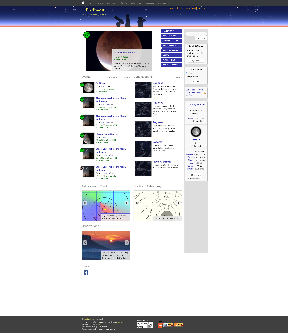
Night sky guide (169, 36)
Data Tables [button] (136, 3)
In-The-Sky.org (93, 9)
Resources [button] (149, 3)
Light (190, 73)
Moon (190, 160)
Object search (169, 45)
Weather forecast (170, 41)
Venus (190, 157)
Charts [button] (101, 3)
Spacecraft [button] (112, 3)
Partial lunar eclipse (124, 52)
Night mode (193, 77)
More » (127, 77)
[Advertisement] (196, 217)
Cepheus (158, 82)
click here (119, 322)
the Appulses (105, 104)
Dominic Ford (88, 319)
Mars (191, 163)
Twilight (190, 118)
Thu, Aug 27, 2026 (196, 104)
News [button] (91, 3)
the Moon (103, 86)
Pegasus (158, 122)
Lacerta (157, 141)
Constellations (143, 76)
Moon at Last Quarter (107, 134)
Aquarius (158, 102)
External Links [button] (164, 3)
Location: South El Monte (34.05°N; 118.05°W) (187, 8)
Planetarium (168, 31)
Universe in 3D (168, 60)
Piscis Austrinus (162, 161)
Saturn (190, 169)
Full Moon (101, 83)
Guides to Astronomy (147, 186)
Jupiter (190, 166)
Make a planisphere (171, 65)
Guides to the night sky (94, 14)
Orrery (165, 55)
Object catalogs (170, 50)
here (98, 324)
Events (86, 76)
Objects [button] (123, 3)
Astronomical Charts (95, 186)
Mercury (189, 154)
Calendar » (112, 77)
